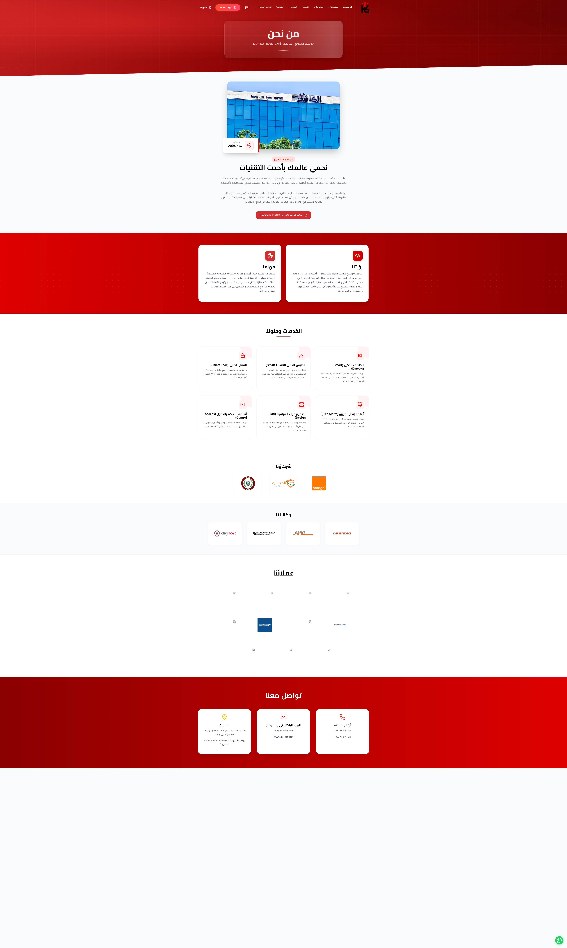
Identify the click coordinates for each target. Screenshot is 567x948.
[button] (228, 7)
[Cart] (247, 7)
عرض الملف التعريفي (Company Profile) (281, 215)
